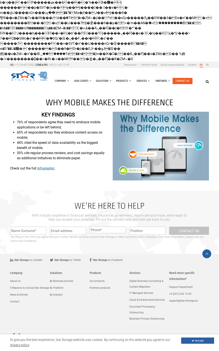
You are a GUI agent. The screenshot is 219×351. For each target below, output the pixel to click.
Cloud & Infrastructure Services (147, 299)
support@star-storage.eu (183, 300)
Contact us (182, 81)
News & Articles (19, 294)
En (201, 64)
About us (15, 281)
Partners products (100, 287)
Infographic (46, 168)
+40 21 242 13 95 (59, 64)
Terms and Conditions (23, 240)
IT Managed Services (141, 293)
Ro (207, 64)
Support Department (181, 287)
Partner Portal (149, 64)
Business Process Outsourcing (146, 318)
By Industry (56, 294)
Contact (14, 301)
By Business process (61, 281)
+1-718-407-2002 (24, 64)
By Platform (57, 287)
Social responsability (172, 64)
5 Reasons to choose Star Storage (29, 287)
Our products (97, 281)
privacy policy (19, 345)
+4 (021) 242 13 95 (180, 293)
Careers (192, 64)
